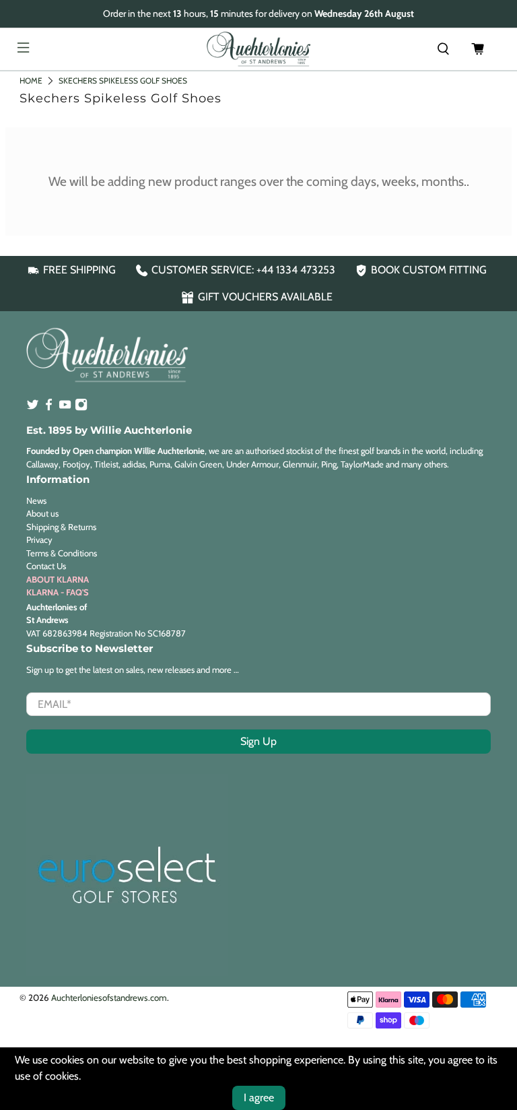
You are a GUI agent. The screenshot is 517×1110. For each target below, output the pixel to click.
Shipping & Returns (61, 526)
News (36, 500)
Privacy (39, 539)
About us (42, 513)
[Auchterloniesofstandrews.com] (258, 49)
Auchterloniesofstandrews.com (109, 997)
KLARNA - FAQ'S (57, 592)
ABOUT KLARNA (57, 579)
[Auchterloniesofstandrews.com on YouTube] (65, 407)
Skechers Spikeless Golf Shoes (123, 80)
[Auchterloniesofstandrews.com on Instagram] (81, 407)
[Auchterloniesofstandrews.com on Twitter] (32, 407)
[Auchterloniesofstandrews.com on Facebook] (48, 407)
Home (31, 80)
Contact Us (46, 565)
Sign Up (258, 741)
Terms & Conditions (61, 553)
